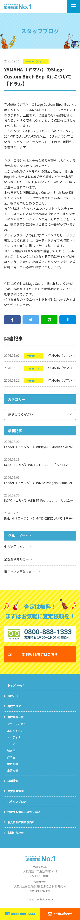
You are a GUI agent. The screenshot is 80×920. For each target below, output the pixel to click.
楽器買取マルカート (18, 559)
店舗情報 (12, 781)
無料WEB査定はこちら (40, 654)
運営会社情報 (15, 791)
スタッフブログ (16, 801)
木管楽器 (12, 764)
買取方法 (12, 696)
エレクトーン (15, 731)
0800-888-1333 (23, 914)
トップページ (15, 685)
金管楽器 (12, 770)
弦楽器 (11, 750)
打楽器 (11, 757)
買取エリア (14, 706)
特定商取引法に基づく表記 (23, 812)
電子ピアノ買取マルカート (22, 571)
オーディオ (14, 737)
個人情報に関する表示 (21, 822)
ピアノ (11, 744)
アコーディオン (16, 724)
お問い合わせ (15, 832)
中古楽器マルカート (18, 546)
